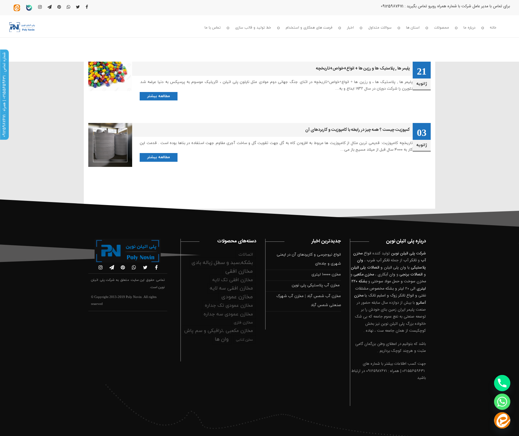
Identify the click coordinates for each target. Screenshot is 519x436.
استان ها (413, 27)
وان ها (222, 339)
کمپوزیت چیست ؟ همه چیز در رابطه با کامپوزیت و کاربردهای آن (357, 130)
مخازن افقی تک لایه (232, 280)
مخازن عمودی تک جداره (229, 305)
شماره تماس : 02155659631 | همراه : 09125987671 (4, 94)
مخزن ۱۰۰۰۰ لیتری (326, 274)
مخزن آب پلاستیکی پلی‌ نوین (316, 285)
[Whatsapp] (502, 402)
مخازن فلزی (243, 322)
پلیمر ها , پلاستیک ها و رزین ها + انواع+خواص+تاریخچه (363, 68)
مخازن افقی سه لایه (231, 288)
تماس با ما (213, 27)
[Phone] (502, 383)
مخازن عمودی (237, 297)
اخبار (350, 27)
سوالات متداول (380, 27)
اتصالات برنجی (411, 274)
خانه (493, 27)
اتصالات (245, 254)
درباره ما (469, 27)
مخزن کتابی (244, 339)
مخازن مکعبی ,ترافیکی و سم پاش (218, 330)
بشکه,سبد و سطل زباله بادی (222, 262)
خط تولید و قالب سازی (253, 27)
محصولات (441, 27)
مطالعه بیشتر (158, 96)
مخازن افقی (239, 271)
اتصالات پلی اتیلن (365, 267)
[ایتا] (502, 420)
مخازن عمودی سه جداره (228, 314)
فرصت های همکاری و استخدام (309, 27)
